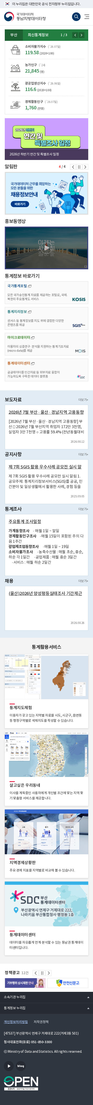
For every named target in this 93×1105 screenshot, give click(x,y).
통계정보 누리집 (13, 1008)
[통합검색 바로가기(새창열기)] (76, 16)
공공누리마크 (21, 1083)
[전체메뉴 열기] (85, 16)
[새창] (46, 248)
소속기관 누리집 (13, 997)
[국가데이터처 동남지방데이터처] (25, 16)
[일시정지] (79, 167)
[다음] (81, 35)
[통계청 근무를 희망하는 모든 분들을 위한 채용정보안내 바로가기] (46, 193)
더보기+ (83, 400)
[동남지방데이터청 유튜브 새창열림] (9, 1066)
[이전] (75, 35)
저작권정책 (41, 1022)
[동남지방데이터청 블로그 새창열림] (21, 1066)
